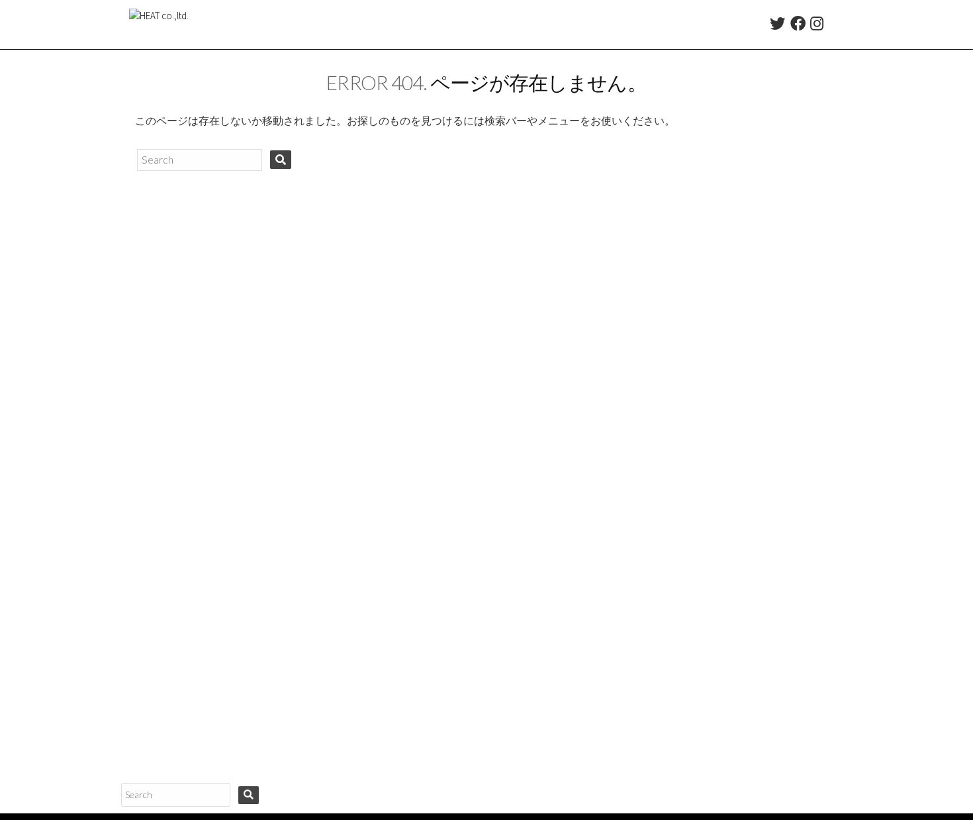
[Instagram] (816, 25)
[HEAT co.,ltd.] (159, 24)
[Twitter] (777, 25)
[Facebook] (798, 25)
